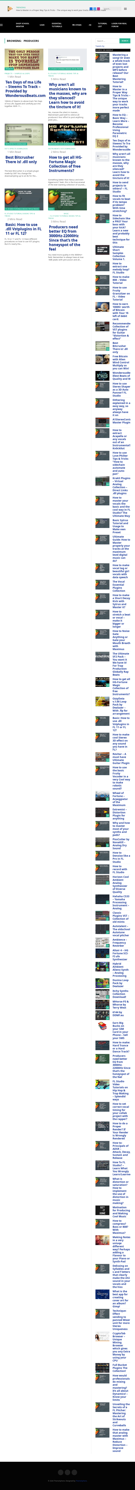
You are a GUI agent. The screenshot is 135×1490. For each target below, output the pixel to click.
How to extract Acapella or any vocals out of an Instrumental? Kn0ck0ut (122, 439)
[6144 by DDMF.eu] (102, 1015)
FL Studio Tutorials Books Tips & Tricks (65, 69)
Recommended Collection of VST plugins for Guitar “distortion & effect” (122, 331)
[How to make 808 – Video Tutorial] (102, 280)
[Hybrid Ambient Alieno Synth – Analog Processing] (102, 966)
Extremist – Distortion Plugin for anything (120, 814)
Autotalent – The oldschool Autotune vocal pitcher (121, 931)
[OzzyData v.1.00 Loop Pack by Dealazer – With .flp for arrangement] (102, 701)
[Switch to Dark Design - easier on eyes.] (130, 9)
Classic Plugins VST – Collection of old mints (121, 917)
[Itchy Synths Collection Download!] (102, 994)
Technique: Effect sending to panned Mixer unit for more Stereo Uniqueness (121, 1319)
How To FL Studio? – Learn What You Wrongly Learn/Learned (122, 1168)
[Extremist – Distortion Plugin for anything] (102, 812)
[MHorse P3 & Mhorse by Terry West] (102, 1004)
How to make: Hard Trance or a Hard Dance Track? (121, 1047)
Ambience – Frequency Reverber (120, 942)
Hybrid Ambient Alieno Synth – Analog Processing (121, 969)
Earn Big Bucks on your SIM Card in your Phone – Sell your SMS (120, 1030)
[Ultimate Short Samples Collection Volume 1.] (102, 250)
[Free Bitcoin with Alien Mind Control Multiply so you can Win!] (102, 359)
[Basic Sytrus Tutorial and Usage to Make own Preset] (102, 523)
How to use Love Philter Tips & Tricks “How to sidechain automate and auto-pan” (120, 463)
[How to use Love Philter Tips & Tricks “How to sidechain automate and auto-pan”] (102, 455)
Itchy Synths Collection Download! (120, 993)
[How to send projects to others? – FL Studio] (102, 185)
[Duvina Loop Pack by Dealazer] (102, 983)
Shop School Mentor (22, 25)
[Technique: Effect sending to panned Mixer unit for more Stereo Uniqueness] (102, 1314)
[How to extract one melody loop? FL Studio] (102, 266)
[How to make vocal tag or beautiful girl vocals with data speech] (102, 568)
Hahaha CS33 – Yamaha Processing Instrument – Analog (121, 902)
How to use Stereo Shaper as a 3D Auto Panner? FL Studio (121, 389)
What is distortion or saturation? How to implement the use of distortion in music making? (121, 1190)
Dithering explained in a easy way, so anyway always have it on (121, 407)
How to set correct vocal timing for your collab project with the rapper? (121, 1111)
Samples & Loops (22, 73)
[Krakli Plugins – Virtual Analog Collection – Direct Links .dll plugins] (102, 481)
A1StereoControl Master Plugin (123, 421)
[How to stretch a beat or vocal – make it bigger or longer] (102, 614)
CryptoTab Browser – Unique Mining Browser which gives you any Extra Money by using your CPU (121, 1347)
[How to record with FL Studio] (102, 869)
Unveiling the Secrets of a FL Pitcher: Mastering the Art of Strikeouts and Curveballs (121, 1415)
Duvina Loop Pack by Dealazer (121, 983)
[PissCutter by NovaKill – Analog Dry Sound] (102, 842)
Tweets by (99, 46)
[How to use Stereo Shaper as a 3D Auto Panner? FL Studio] (102, 386)
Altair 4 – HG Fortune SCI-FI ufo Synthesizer (120, 955)
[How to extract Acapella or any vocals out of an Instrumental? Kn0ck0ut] (102, 433)
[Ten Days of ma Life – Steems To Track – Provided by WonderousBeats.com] (24, 59)
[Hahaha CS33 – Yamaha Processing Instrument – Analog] (102, 899)
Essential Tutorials (57, 25)
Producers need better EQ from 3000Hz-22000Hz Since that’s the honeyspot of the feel (64, 238)
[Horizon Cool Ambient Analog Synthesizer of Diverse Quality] (102, 880)
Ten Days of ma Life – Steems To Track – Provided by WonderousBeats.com (24, 89)
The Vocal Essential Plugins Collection (119, 586)
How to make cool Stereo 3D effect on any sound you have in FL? (121, 742)
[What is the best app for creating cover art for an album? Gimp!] (102, 1294)
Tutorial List (102, 25)
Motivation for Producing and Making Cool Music (121, 1212)
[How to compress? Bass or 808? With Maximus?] (102, 1224)
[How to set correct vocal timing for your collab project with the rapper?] (102, 1107)
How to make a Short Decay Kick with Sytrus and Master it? (121, 601)
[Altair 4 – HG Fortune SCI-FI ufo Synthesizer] (102, 953)
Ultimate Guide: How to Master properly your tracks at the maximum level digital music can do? (121, 548)
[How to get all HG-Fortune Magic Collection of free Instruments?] (67, 134)
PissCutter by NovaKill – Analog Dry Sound (121, 844)
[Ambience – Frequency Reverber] (102, 942)
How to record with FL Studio (120, 869)
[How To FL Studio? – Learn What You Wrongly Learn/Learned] (102, 1165)
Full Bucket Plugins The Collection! (120, 1367)
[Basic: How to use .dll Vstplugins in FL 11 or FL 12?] (24, 199)
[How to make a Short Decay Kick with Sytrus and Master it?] (102, 598)
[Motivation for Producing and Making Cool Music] (102, 1210)
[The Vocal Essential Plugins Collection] (102, 584)
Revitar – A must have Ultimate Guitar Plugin (121, 758)
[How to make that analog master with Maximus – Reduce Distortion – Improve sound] (102, 1432)
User (42, 25)
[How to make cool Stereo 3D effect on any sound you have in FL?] (102, 737)
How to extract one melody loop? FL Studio (121, 268)
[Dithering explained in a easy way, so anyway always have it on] (102, 403)
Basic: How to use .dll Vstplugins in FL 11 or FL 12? (23, 229)
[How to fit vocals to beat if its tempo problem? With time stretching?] (102, 199)
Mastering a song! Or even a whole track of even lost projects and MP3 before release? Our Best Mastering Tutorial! (121, 68)
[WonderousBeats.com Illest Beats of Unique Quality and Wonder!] (102, 376)
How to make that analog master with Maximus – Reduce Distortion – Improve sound (121, 1440)
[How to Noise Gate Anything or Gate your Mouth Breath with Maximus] (102, 634)
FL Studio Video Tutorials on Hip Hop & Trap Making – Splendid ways (121, 1090)
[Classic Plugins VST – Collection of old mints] (102, 915)
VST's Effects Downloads (16, 144)
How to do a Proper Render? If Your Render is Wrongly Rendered (120, 1131)
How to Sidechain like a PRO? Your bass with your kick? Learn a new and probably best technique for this (121, 229)
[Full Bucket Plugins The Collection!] (102, 1368)
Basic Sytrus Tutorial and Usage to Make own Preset (120, 526)
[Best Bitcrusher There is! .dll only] (24, 134)
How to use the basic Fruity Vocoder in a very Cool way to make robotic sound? (121, 778)
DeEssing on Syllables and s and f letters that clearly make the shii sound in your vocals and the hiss (121, 1276)
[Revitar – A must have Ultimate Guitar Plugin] (102, 757)
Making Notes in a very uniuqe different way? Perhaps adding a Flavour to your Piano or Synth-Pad (121, 1249)
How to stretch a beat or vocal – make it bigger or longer (121, 619)
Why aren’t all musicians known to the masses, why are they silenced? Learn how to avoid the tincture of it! (68, 95)
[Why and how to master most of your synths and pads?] (102, 826)
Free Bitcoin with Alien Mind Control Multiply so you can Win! (121, 362)
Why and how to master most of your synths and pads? (121, 828)
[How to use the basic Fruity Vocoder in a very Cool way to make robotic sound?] (102, 770)
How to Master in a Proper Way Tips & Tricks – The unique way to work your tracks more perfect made (61, 10)
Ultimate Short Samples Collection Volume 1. (119, 252)
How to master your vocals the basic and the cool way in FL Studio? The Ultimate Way (121, 506)
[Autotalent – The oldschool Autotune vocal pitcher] (102, 929)
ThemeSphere (81, 1481)
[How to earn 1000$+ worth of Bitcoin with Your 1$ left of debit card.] (102, 307)
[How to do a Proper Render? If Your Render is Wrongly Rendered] (102, 1126)
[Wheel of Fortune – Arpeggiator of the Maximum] (102, 796)
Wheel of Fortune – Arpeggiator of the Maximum (120, 799)
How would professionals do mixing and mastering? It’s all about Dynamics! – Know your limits (121, 1387)
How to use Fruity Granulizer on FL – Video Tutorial (121, 293)
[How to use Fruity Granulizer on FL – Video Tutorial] (102, 290)
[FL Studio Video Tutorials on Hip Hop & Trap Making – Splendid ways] (102, 1084)
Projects (9, 69)
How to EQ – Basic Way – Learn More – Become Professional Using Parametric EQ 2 (121, 125)
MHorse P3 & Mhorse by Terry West (121, 1004)
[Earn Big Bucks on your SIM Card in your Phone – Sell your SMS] (102, 1026)
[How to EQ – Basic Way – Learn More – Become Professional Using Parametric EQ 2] (102, 118)
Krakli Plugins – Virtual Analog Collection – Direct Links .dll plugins (121, 486)
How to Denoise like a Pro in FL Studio (121, 857)
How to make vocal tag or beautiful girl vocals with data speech (121, 571)
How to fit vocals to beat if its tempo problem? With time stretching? (121, 203)
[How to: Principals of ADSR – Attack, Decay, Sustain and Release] (102, 1146)
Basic (51, 209)
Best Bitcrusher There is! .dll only (21, 159)
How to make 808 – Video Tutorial (121, 279)
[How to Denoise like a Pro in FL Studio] (102, 855)
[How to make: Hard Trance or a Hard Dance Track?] (102, 1045)
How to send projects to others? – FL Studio (120, 187)
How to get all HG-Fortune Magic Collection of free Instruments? (65, 164)
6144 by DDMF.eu (118, 1014)
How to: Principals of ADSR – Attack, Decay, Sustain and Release (121, 1150)
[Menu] (125, 9)
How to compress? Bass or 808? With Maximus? (120, 1226)
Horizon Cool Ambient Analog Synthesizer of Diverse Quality (121, 884)
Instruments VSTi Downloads (61, 144)
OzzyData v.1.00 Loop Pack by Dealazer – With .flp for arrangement (121, 706)
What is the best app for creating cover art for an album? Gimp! (120, 1299)
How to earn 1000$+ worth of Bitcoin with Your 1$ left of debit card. (121, 311)
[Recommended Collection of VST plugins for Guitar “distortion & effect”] (102, 326)
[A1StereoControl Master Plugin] (102, 422)
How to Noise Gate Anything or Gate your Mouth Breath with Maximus (121, 640)
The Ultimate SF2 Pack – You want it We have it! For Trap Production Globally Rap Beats (121, 664)
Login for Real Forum (119, 25)
